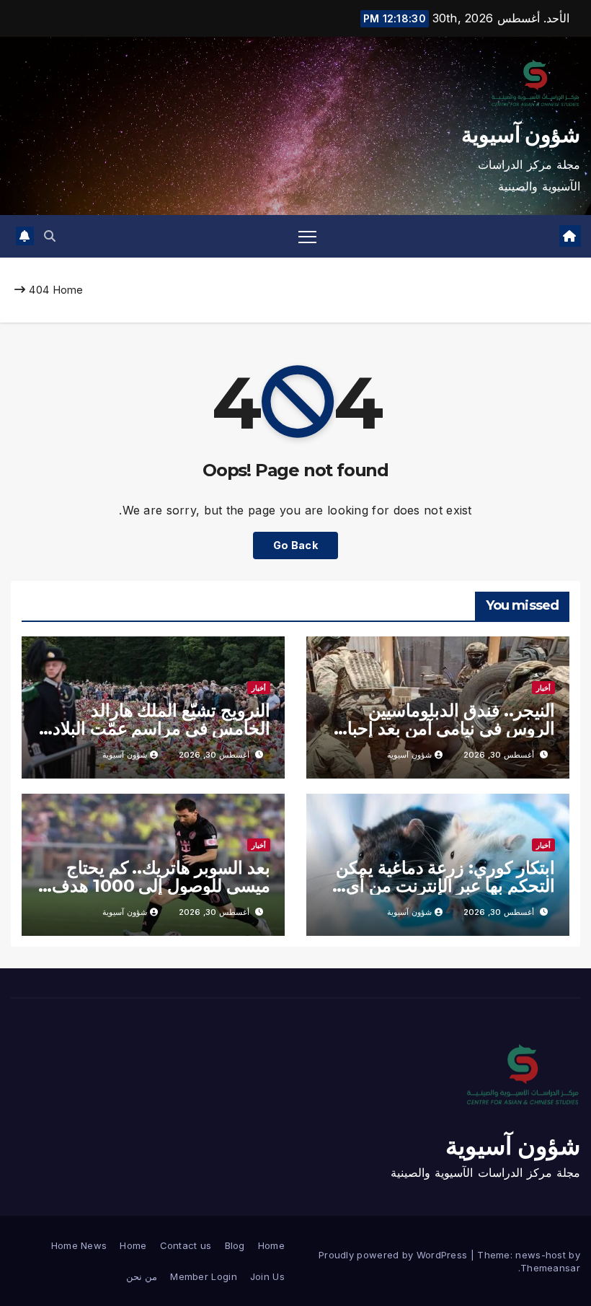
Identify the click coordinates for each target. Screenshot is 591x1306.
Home (68, 290)
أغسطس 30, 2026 (498, 755)
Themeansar (550, 1268)
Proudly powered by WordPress (395, 1255)
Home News (79, 1245)
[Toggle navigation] (307, 236)
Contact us (186, 1245)
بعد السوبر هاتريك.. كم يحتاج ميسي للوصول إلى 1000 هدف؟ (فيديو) (156, 885)
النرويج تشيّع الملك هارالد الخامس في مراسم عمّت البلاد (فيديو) (161, 728)
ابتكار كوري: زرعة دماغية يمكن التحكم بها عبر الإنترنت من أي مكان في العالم (445, 885)
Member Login (203, 1276)
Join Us (267, 1276)
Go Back (295, 545)
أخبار (543, 687)
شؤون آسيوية (520, 134)
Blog (235, 1245)
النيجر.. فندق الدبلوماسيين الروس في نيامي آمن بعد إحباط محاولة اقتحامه (443, 728)
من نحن (141, 1276)
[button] (49, 236)
